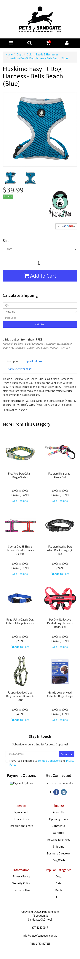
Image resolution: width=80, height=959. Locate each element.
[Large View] (10, 178)
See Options (20, 501)
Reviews (11, 369)
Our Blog (58, 833)
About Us (58, 812)
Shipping (58, 847)
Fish (58, 897)
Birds (58, 890)
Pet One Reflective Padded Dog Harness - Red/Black (60, 623)
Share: (61, 226)
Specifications (34, 362)
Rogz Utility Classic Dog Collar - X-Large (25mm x (20, 622)
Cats (58, 884)
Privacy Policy (21, 877)
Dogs (58, 877)
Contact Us (58, 826)
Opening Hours (58, 819)
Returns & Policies (58, 840)
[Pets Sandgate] (40, 19)
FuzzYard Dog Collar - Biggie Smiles (20, 476)
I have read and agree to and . (41, 763)
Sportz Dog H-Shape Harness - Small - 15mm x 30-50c (20, 550)
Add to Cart (42, 276)
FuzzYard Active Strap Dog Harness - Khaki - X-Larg (20, 696)
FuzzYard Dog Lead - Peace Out (60, 476)
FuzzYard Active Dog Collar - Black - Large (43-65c (60, 550)
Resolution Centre (21, 826)
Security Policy (21, 884)
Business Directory (58, 854)
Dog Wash (58, 861)
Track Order (21, 819)
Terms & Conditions (49, 761)
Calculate (40, 325)
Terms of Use (21, 890)
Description (12, 362)
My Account (21, 812)
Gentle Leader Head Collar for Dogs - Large (60, 695)
